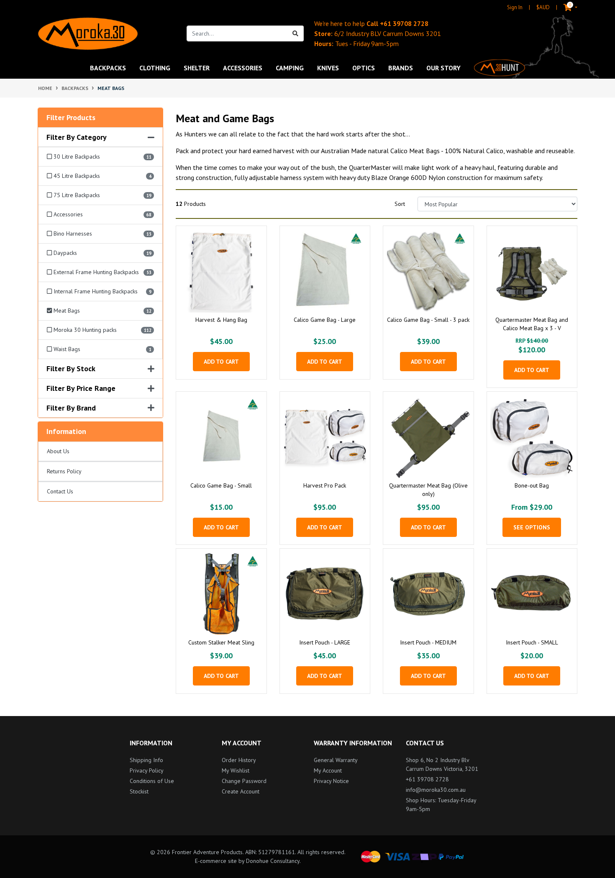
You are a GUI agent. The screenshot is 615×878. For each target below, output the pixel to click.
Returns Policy (64, 471)
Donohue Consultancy (273, 861)
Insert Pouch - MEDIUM (428, 642)
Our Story (443, 68)
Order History (239, 760)
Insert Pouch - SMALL (532, 642)
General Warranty (336, 760)
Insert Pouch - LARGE (324, 642)
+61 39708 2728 (404, 23)
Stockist (139, 791)
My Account (328, 770)
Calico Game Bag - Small (221, 485)
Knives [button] (328, 68)
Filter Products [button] (70, 117)
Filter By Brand (71, 408)
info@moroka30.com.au (436, 789)
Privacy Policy (147, 770)
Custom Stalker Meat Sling (221, 642)
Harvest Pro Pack (324, 485)
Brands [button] (400, 68)
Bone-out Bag (532, 485)
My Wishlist (235, 770)
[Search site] (295, 33)
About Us (58, 451)
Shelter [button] (197, 68)
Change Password (244, 781)
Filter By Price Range (80, 388)
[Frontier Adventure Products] (88, 34)
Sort (400, 204)
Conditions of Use (152, 781)
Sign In (515, 7)
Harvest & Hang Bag (221, 319)
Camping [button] (290, 68)
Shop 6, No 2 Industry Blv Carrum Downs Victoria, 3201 (442, 764)
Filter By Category (76, 137)
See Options (531, 527)
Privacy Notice (331, 781)
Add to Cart (221, 361)
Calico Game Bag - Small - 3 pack (428, 319)
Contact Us (60, 491)
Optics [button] (363, 68)
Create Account (240, 791)
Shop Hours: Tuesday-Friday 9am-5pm (441, 804)
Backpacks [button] (108, 68)
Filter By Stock (70, 368)
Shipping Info (146, 760)
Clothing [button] (154, 68)
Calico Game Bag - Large (325, 319)
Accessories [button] (242, 68)
